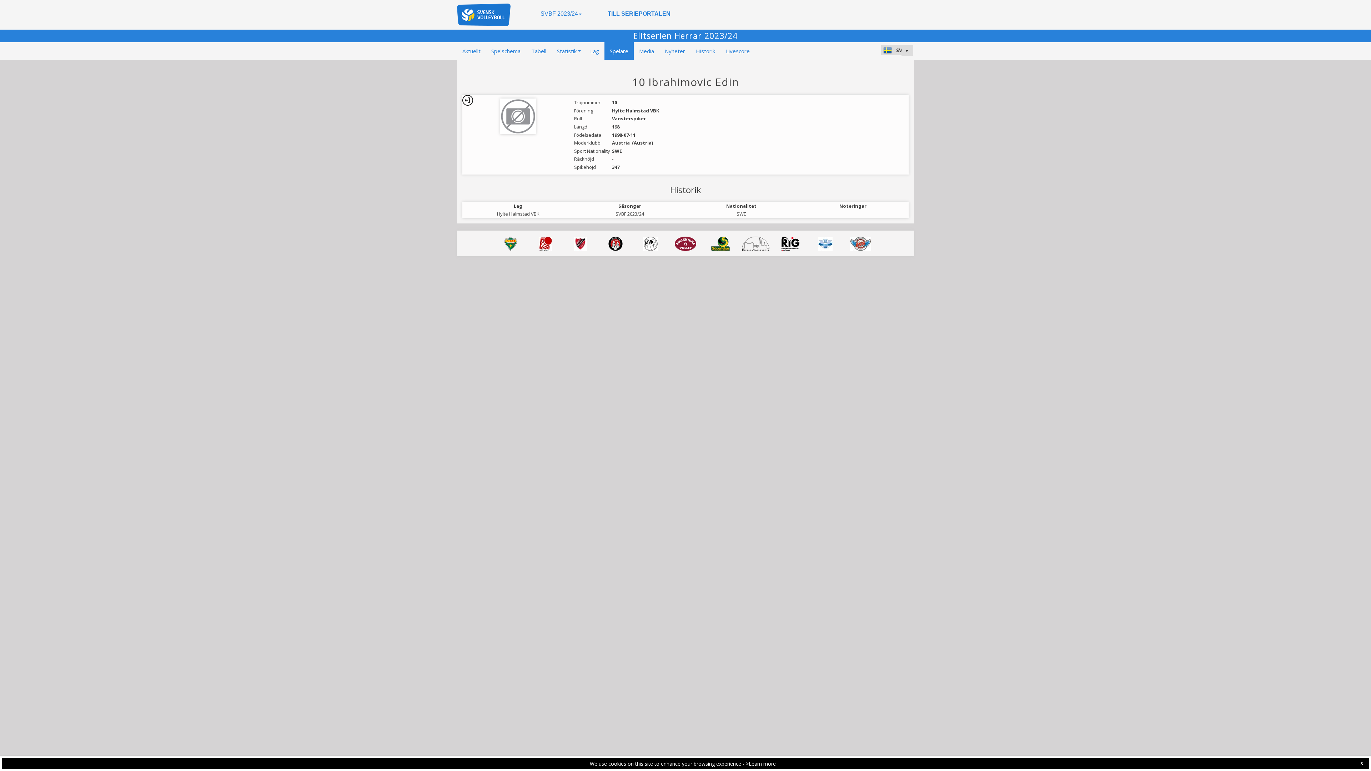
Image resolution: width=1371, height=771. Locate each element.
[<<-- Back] (467, 100)
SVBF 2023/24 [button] (559, 14)
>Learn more (761, 763)
